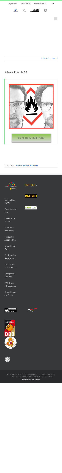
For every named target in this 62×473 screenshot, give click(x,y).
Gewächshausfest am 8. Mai (11, 293)
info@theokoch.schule (31, 379)
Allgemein (34, 165)
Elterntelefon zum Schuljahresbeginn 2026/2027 (11, 211)
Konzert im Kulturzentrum (11, 266)
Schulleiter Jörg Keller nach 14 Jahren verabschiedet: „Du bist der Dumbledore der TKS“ (11, 229)
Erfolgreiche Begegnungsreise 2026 (11, 257)
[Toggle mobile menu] (55, 18)
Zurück (46, 58)
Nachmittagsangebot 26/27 (11, 201)
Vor (53, 58)
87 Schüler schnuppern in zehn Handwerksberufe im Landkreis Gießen (11, 284)
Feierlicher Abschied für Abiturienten (10, 238)
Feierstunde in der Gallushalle (10, 220)
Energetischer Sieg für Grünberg (11, 275)
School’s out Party (10, 247)
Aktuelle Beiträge (22, 165)
